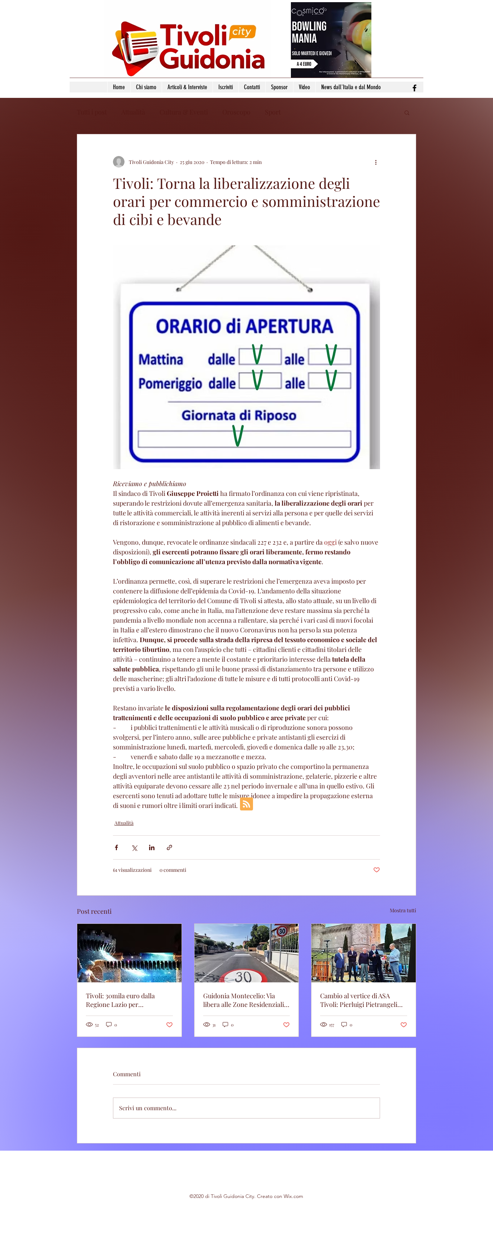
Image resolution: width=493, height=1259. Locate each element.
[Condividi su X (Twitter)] (134, 847)
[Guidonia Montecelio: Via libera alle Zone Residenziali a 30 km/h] (247, 953)
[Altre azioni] (375, 161)
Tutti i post (92, 112)
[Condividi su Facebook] (116, 847)
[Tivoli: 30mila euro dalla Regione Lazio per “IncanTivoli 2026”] (129, 953)
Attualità (133, 112)
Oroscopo (236, 112)
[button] (406, 112)
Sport (273, 112)
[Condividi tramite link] (169, 847)
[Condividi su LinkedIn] (151, 847)
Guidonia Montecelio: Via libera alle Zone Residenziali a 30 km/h (246, 1000)
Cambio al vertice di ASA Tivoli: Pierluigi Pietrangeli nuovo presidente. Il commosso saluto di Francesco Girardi (358, 1000)
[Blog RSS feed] (246, 804)
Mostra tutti (403, 910)
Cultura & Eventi (184, 112)
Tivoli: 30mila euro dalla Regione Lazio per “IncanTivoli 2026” (120, 1000)
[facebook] (414, 87)
